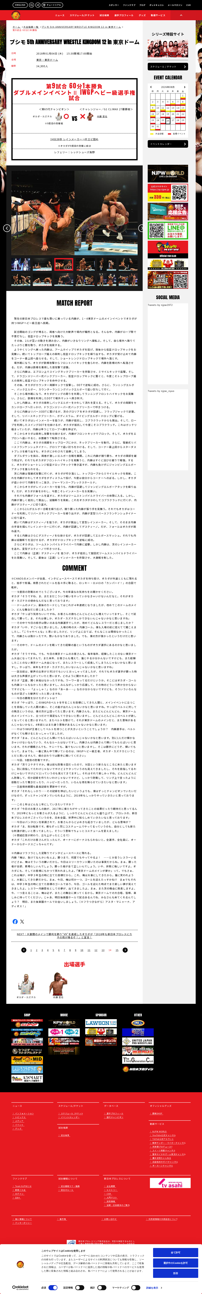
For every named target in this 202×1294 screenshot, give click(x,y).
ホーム (17, 26)
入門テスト (112, 1197)
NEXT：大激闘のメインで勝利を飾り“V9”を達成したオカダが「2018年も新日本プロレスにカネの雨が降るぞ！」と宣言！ (74, 935)
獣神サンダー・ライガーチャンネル (169, 1142)
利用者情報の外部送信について (163, 1219)
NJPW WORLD (159, 1131)
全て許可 (175, 1252)
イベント (19, 1124)
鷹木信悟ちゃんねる (161, 1158)
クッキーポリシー (23, 1222)
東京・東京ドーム (47, 60)
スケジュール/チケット (82, 15)
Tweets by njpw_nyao (161, 390)
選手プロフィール (124, 15)
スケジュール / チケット (163, 66)
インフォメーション (24, 1113)
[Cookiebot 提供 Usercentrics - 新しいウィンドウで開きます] (20, 1287)
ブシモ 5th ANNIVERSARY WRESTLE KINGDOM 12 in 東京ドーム (81, 26)
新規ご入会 (20, 1190)
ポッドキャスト (156, 5)
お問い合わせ (110, 1219)
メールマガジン (175, 5)
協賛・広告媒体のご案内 (118, 1205)
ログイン (19, 1193)
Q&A (17, 1197)
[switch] (79, 1287)
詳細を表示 (152, 1287)
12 (96, 950)
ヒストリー (112, 1190)
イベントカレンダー (161, 143)
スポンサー (114, 5)
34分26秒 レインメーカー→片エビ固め (74, 139)
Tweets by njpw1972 (160, 304)
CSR (188, 5)
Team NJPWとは (23, 1186)
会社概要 (111, 1186)
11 (89, 950)
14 (110, 950)
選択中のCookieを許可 (175, 1263)
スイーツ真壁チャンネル (163, 1150)
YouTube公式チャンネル (164, 1135)
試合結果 (104, 15)
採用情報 (111, 1201)
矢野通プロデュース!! (162, 1146)
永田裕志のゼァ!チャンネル (165, 1161)
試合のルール (67, 1190)
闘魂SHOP (157, 1113)
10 (81, 950)
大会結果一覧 (31, 26)
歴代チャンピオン (115, 1117)
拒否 (175, 1273)
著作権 (63, 1219)
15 (117, 950)
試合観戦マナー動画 (70, 1186)
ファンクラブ (129, 5)
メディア (19, 1121)
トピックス (20, 1117)
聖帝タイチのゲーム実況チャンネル (169, 1154)
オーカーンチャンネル (162, 1165)
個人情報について (23, 1219)
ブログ (142, 5)
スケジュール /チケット (72, 1113)
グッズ (18, 1128)
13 (103, 950)
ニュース (60, 15)
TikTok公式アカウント (163, 1139)
